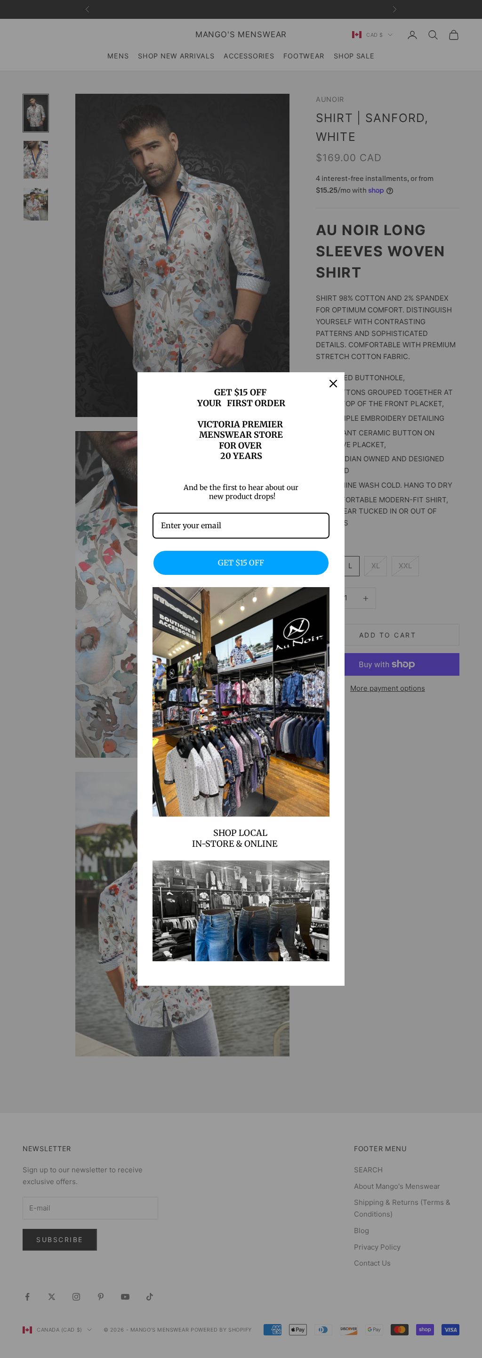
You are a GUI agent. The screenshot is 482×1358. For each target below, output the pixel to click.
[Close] (333, 383)
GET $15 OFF (241, 562)
